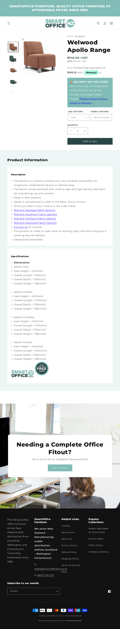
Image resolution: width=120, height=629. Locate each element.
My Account (68, 532)
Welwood (80, 36)
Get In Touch (60, 467)
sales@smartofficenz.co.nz (50, 568)
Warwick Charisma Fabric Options (35, 218)
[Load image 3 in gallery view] (13, 70)
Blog (64, 571)
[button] (9, 23)
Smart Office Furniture (55, 616)
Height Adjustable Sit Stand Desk (98, 530)
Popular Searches (74, 621)
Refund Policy (69, 552)
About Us (66, 539)
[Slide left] (13, 38)
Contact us (21, 227)
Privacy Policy (69, 545)
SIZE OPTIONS (75, 111)
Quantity (72, 125)
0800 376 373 (45, 575)
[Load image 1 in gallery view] (13, 47)
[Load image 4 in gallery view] (13, 82)
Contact (65, 525)
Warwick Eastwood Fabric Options (35, 222)
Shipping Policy (70, 558)
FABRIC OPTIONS (100, 111)
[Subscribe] (56, 591)
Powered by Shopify (73, 616)
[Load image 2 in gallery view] (13, 58)
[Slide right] (13, 91)
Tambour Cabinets (99, 552)
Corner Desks (96, 538)
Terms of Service (70, 565)
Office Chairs (96, 545)
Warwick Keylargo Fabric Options (34, 210)
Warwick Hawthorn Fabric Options (35, 214)
